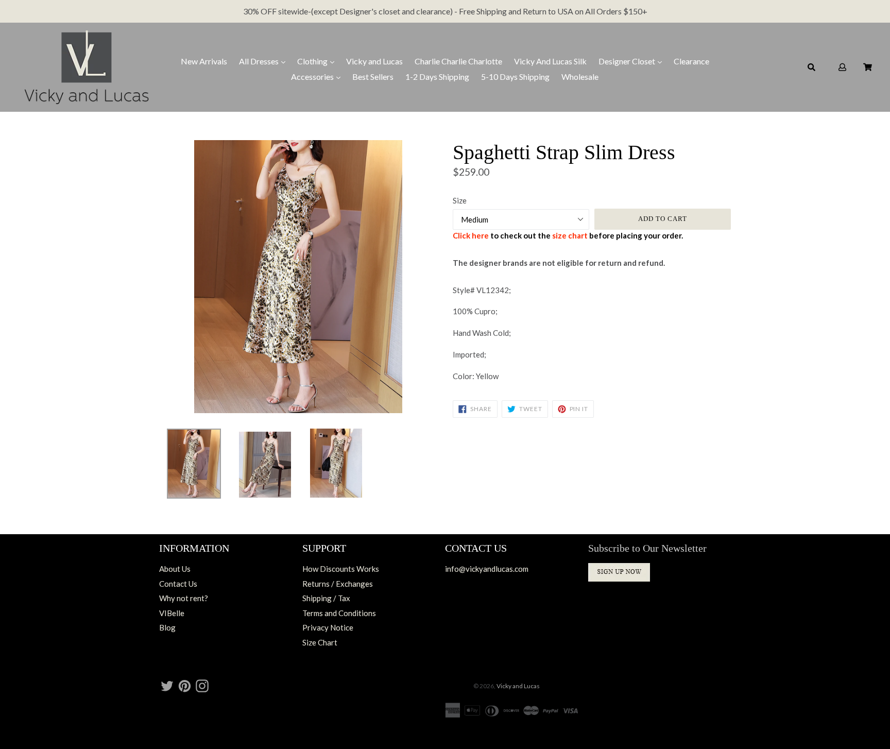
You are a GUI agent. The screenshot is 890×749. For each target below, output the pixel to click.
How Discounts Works (340, 568)
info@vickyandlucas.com (486, 568)
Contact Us (178, 583)
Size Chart (319, 642)
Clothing (313, 61)
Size (460, 200)
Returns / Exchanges (337, 583)
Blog (167, 627)
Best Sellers (372, 76)
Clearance (691, 61)
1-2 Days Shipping (437, 76)
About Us (175, 568)
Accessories (313, 76)
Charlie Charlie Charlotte (458, 61)
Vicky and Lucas (374, 61)
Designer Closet (627, 61)
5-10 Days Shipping (515, 76)
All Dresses (259, 61)
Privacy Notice (327, 627)
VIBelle (171, 613)
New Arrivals (204, 61)
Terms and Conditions (339, 613)
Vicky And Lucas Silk (550, 61)
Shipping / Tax (326, 598)
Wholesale (579, 76)
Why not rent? (183, 598)
